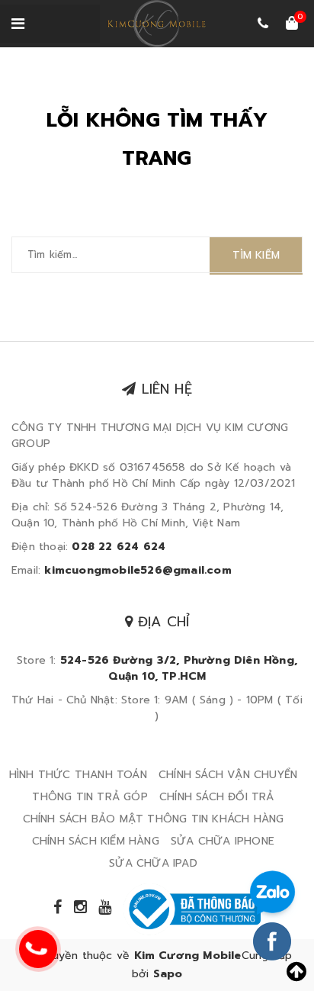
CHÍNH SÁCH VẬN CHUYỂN (228, 775)
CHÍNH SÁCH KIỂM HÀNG (95, 841)
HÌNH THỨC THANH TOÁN (78, 775)
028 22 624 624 (118, 547)
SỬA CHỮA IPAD (153, 863)
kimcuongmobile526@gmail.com (137, 570)
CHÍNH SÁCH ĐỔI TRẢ (216, 797)
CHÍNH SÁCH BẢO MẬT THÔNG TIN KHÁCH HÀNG (153, 819)
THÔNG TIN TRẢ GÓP (89, 797)
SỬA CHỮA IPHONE (222, 841)
